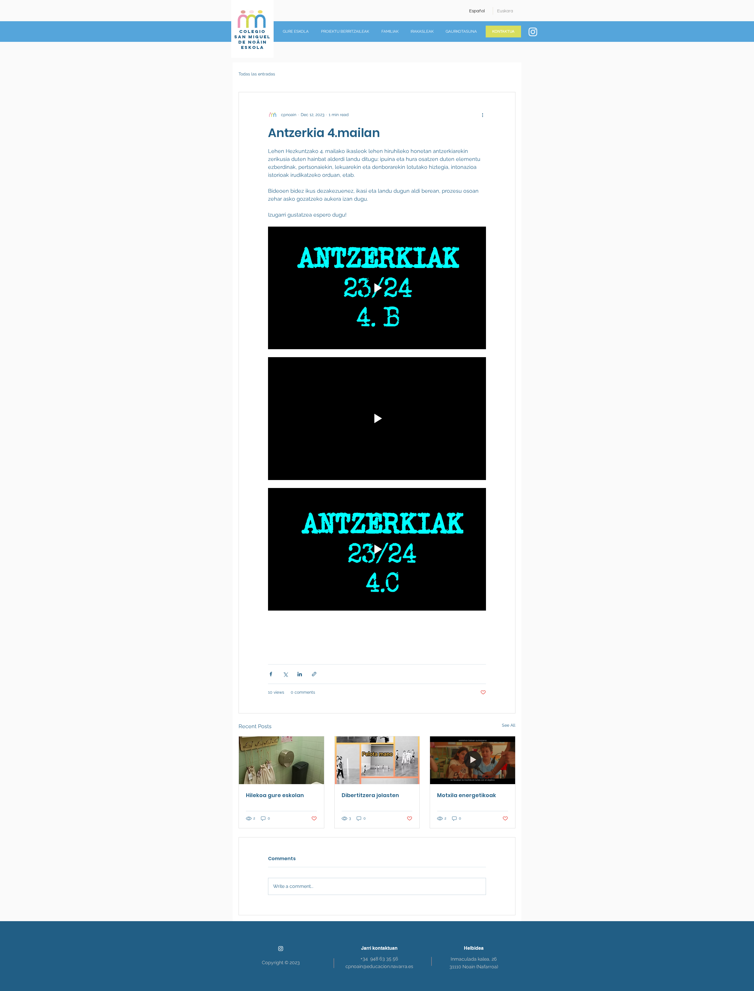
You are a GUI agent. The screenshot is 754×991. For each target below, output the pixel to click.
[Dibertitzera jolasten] (377, 760)
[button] (294, 31)
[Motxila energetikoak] (472, 760)
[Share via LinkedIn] (299, 674)
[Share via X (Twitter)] (285, 674)
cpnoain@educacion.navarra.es (379, 966)
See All (508, 725)
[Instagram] (533, 31)
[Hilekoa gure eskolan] (281, 760)
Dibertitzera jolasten (370, 795)
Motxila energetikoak (466, 795)
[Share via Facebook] (271, 674)
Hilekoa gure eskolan (275, 795)
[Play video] (377, 288)
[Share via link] (314, 674)
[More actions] (482, 114)
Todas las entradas (257, 74)
